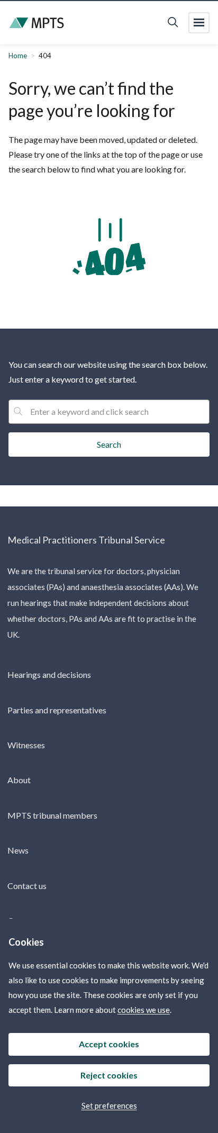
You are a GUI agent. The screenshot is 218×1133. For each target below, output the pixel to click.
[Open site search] (172, 23)
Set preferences (109, 1105)
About (19, 780)
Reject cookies (109, 1075)
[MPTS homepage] (36, 23)
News (18, 850)
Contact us (27, 886)
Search (109, 444)
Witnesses (26, 745)
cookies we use (143, 1009)
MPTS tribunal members (52, 815)
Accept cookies (109, 1044)
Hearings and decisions (49, 674)
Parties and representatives (56, 710)
